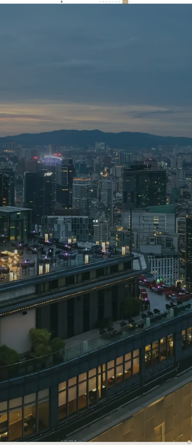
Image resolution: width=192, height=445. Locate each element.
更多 (119, 1)
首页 (62, 440)
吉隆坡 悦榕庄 (70, 440)
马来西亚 (65, 440)
